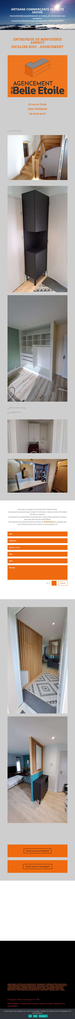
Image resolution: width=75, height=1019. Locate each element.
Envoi (62, 583)
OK (30, 1016)
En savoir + (43, 1016)
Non (35, 1016)
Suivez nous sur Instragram (37, 866)
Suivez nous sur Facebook (37, 851)
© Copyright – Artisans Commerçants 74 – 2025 (24, 999)
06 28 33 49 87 (49, 522)
